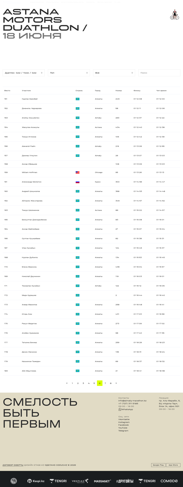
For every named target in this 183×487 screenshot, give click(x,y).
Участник (26, 91)
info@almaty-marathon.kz (132, 401)
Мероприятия (37, 2)
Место (7, 91)
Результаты (52, 2)
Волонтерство (104, 2)
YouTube (122, 428)
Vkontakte (123, 419)
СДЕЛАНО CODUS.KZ (56, 465)
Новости (90, 2)
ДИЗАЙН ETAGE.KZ (34, 465)
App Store (173, 465)
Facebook (123, 425)
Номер (119, 91)
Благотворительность (72, 2)
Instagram (124, 422)
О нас (117, 2)
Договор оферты (13, 465)
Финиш (137, 91)
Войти (177, 2)
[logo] (12, 2)
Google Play (158, 465)
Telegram (123, 431)
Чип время (161, 91)
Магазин (154, 2)
